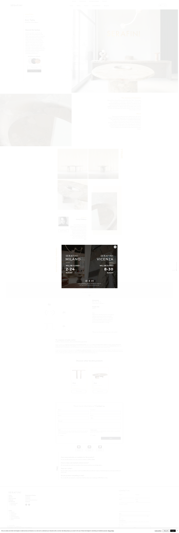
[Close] (177, 531)
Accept (172, 530)
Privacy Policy (111, 530)
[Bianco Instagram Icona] (86, 281)
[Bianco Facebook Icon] (89, 281)
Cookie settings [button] (158, 530)
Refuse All (166, 530)
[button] (115, 247)
